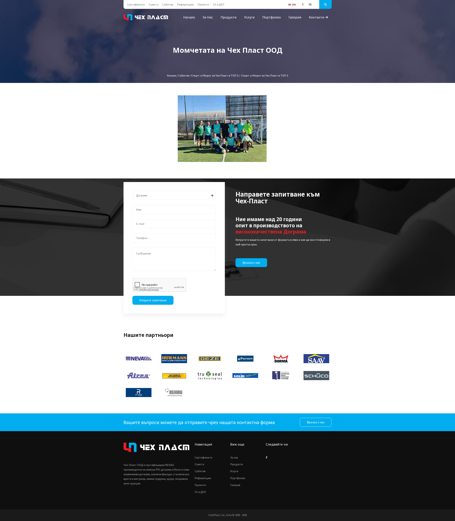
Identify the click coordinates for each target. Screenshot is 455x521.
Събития (167, 4)
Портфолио (271, 17)
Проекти (203, 4)
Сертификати (136, 4)
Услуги (249, 17)
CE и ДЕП (218, 4)
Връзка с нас (251, 262)
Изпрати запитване (153, 300)
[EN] (290, 5)
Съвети (153, 4)
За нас (208, 17)
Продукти (229, 17)
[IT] (295, 5)
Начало (189, 17)
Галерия (294, 17)
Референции (185, 4)
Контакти (317, 17)
